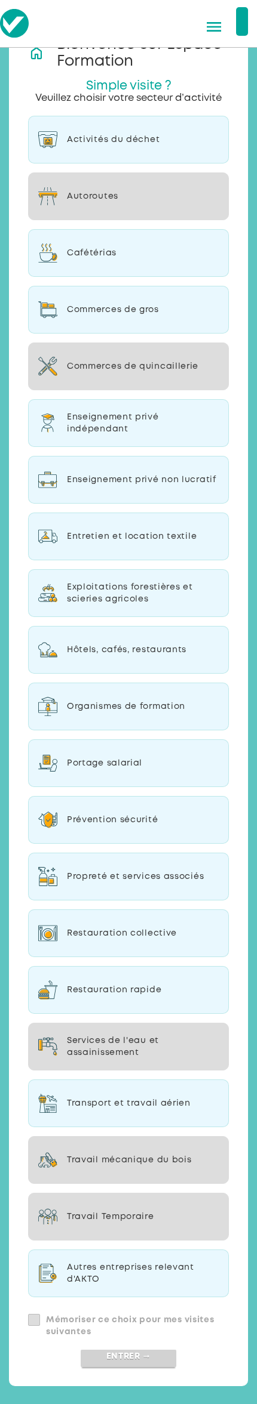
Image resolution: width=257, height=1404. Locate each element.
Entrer (128, 1356)
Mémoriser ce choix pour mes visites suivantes (130, 1325)
